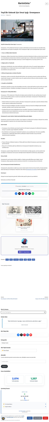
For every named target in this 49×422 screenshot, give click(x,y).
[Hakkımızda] (24, 244)
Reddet (45, 418)
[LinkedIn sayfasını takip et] (27, 335)
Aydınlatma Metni (10, 417)
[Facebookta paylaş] (16, 193)
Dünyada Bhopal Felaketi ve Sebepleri (33, 214)
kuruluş (21, 259)
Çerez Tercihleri (37, 418)
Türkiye (29, 259)
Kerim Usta (3, 15)
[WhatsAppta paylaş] (33, 193)
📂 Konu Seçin (5, 350)
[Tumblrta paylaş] (29, 193)
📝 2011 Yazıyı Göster (24, 252)
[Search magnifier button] (44, 312)
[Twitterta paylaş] (19, 193)
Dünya (11, 259)
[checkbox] (3, 418)
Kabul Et (29, 418)
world (33, 259)
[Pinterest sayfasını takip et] (24, 335)
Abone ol (4, 366)
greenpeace (16, 259)
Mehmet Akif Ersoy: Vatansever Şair (14, 214)
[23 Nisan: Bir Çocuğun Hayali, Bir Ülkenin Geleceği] (24, 222)
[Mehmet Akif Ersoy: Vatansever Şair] (15, 209)
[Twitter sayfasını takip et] (21, 335)
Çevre (7, 259)
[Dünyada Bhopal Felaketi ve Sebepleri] (33, 209)
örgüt (25, 259)
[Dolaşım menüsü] (46, 4)
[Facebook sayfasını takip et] (18, 335)
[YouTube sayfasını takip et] (30, 335)
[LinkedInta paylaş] (26, 193)
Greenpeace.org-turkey (31, 169)
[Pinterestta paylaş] (23, 193)
